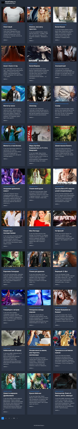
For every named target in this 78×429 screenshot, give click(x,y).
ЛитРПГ (56, 269)
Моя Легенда (34, 231)
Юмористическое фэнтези (60, 348)
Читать (5, 40)
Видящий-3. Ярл (61, 271)
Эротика (5, 24)
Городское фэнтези (59, 186)
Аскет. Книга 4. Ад (10, 66)
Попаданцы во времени (34, 391)
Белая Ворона (34, 66)
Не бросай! (59, 231)
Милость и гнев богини (12, 146)
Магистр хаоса (9, 106)
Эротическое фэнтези (60, 63)
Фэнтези (5, 307)
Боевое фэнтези (6, 348)
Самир (57, 106)
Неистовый (7, 27)
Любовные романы (33, 63)
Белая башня (60, 27)
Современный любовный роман (62, 103)
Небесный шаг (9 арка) (12, 350)
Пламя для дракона (36, 271)
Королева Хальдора (11, 271)
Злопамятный (60, 66)
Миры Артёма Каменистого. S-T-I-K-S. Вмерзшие (38, 148)
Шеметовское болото (63, 146)
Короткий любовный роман (35, 228)
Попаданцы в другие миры (61, 24)
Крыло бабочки (35, 393)
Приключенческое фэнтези (9, 143)
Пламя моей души (36, 188)
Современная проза (33, 103)
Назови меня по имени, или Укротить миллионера (38, 352)
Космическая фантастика (9, 103)
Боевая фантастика (7, 63)
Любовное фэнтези (33, 186)
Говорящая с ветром (11, 310)
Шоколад (32, 106)
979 (14, 418)
